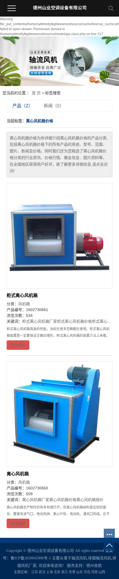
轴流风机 (79, 558)
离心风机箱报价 (90, 499)
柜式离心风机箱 (22, 295)
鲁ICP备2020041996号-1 (31, 558)
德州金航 (94, 566)
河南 (94, 572)
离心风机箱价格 (62, 499)
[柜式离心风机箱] (60, 236)
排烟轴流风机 (99, 558)
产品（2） (22, 105)
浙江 (64, 572)
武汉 (42, 572)
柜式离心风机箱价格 (74, 321)
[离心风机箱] (60, 414)
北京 (57, 572)
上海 (49, 572)
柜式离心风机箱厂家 (39, 321)
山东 (79, 572)
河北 (87, 572)
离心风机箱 (18, 473)
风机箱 (24, 304)
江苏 (34, 572)
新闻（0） (54, 105)
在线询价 (18, 345)
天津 (72, 572)
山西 (102, 572)
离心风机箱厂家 (35, 499)
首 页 (36, 93)
